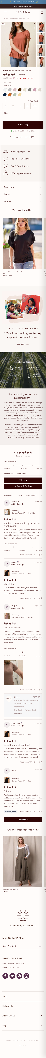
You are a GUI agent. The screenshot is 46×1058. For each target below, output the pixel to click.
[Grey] (29, 89)
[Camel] (20, 94)
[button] (14, 74)
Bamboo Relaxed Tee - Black (21, 574)
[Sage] (15, 94)
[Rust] (10, 94)
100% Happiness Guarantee (23, 6)
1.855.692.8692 (14, 967)
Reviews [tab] (9, 473)
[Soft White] (5, 89)
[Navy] (5, 94)
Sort (20, 495)
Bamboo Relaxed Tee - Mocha (22, 617)
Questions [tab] (21, 473)
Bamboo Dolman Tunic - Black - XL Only (12, 272)
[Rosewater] (34, 89)
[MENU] (4, 12)
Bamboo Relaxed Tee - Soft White (23, 513)
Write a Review (28, 487)
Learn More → (23, 344)
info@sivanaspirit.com (16, 964)
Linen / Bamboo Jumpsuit (10, 889)
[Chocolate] (20, 89)
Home (6, 19)
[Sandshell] (24, 89)
